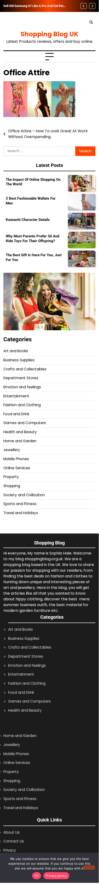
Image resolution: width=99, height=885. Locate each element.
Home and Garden (19, 440)
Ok (37, 876)
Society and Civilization (24, 494)
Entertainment (16, 396)
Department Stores (20, 377)
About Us (11, 832)
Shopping (11, 485)
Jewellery (11, 449)
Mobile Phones (16, 458)
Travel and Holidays (20, 512)
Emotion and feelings (22, 386)
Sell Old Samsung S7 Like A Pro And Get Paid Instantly (34, 6)
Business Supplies (19, 360)
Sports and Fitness (19, 503)
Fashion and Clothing (22, 404)
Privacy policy (56, 876)
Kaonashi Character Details (28, 220)
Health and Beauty (20, 431)
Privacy (9, 850)
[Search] (91, 22)
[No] (89, 867)
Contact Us (13, 841)
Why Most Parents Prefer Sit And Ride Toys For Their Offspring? (32, 238)
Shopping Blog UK (49, 34)
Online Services (16, 467)
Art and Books (15, 350)
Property (11, 476)
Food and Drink (16, 413)
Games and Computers (24, 422)
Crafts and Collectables (25, 369)
